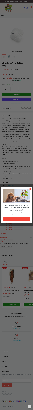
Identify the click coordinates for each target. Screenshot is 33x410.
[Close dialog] (30, 189)
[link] (16, 196)
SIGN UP (16, 219)
